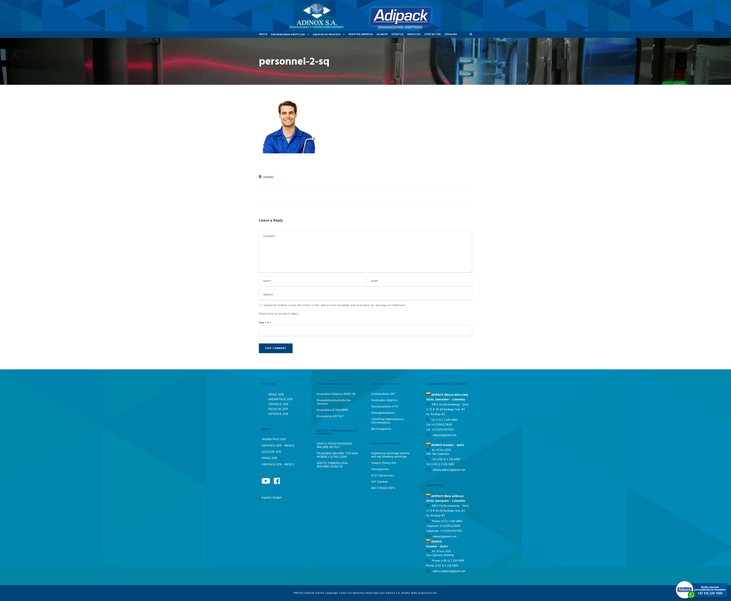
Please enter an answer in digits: (279, 314)
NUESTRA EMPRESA (361, 34)
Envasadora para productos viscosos (334, 402)
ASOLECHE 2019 (278, 409)
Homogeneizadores (383, 413)
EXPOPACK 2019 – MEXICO (278, 445)
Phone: (436, 521)
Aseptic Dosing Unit (383, 463)
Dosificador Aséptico (384, 400)
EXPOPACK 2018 (278, 414)
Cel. (428, 425)
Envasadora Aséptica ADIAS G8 (336, 394)
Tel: (433, 420)
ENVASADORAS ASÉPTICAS (288, 34)
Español (267, 497)
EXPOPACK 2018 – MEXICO (278, 464)
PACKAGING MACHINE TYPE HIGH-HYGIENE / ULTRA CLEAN (338, 455)
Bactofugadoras (381, 429)
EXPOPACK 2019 (278, 404)
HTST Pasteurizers (382, 475)
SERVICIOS (414, 34)
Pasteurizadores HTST (385, 406)
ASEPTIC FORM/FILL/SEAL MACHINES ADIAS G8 (332, 465)
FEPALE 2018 (276, 394)
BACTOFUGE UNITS (383, 488)
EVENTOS (398, 34)
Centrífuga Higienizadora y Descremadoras (387, 421)
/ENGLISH (451, 34)
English (277, 497)
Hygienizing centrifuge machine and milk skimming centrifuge (390, 455)
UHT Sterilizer (379, 482)
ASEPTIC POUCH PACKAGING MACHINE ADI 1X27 (334, 446)
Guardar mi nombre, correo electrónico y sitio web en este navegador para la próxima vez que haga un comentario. (334, 305)
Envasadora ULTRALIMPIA (332, 410)
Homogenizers (380, 469)
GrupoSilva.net (427, 593)
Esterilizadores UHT (383, 394)
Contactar (432, 34)
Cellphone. (432, 526)
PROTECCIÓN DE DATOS (309, 593)
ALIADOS (382, 34)
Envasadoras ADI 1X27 (330, 416)
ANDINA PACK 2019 (280, 399)
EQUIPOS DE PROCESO (326, 34)
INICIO (263, 34)
